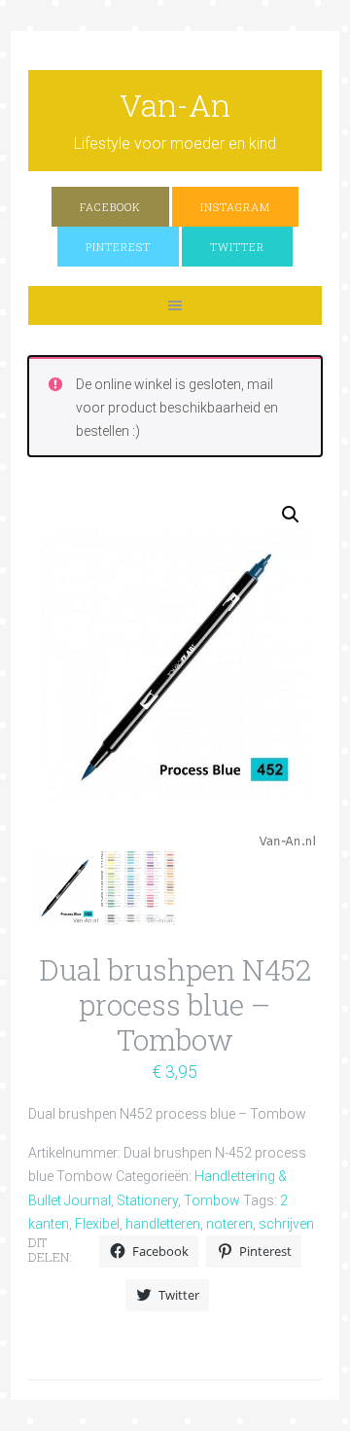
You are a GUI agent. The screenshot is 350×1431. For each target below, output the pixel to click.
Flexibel (97, 1224)
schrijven (286, 1224)
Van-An (175, 104)
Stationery (147, 1200)
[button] (290, 514)
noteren (229, 1224)
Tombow (212, 1200)
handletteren (162, 1224)
